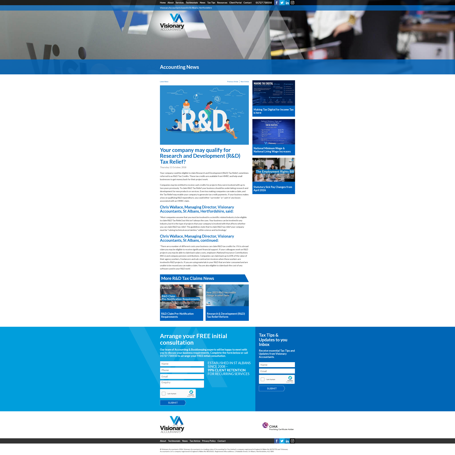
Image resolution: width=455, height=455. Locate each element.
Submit (173, 402)
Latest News (164, 82)
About (171, 2)
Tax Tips (211, 2)
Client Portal (235, 2)
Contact (247, 2)
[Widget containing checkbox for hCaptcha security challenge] (178, 393)
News (202, 2)
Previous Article (232, 82)
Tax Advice (195, 441)
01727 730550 (264, 2)
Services (180, 2)
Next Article (245, 82)
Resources (222, 2)
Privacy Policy (209, 441)
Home (163, 2)
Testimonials (192, 2)
